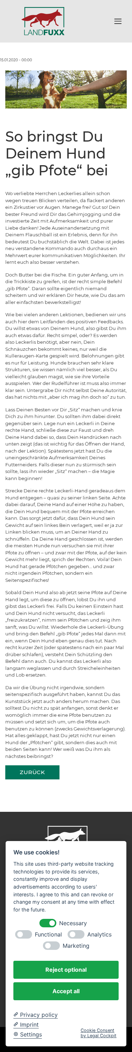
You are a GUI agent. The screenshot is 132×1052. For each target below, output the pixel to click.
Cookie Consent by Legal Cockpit (99, 1033)
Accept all (66, 991)
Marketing (76, 945)
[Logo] (43, 21)
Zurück (32, 772)
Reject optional (66, 969)
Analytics (99, 934)
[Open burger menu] (117, 21)
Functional (48, 934)
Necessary (73, 923)
